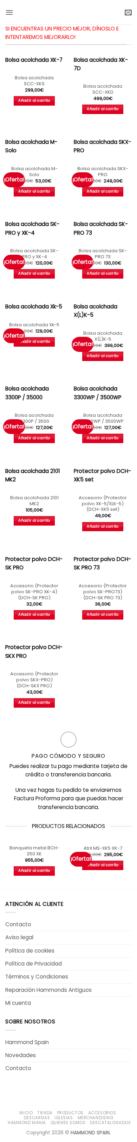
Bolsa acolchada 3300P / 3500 (34, 419)
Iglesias (63, 1118)
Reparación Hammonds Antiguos (48, 990)
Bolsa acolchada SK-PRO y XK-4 (34, 254)
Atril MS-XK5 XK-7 (103, 849)
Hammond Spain (27, 1042)
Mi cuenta (18, 1003)
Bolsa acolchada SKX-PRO (102, 172)
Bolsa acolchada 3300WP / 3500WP (103, 419)
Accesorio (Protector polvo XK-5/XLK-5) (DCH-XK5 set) (103, 504)
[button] (9, 12)
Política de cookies (29, 950)
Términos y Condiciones (36, 976)
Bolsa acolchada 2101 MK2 (34, 501)
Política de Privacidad (33, 963)
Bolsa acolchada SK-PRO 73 (103, 254)
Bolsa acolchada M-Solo (34, 172)
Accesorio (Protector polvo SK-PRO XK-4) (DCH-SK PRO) (34, 592)
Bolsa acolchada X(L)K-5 (102, 336)
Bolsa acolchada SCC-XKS (34, 81)
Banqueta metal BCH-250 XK (34, 851)
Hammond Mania (27, 1123)
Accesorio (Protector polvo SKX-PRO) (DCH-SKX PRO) (34, 680)
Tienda (45, 1113)
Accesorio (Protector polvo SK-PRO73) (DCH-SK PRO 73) (103, 592)
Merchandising (95, 1118)
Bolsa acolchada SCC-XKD (102, 89)
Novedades (20, 1055)
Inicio (26, 1113)
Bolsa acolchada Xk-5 (34, 325)
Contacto (18, 924)
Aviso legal (19, 937)
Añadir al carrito (34, 100)
